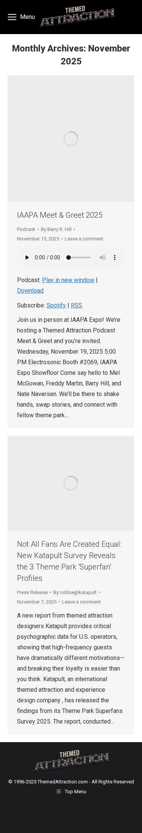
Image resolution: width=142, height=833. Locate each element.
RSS (76, 305)
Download (30, 290)
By (56, 229)
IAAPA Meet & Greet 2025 (60, 215)
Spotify (56, 305)
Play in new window (68, 280)
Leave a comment (84, 239)
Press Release (32, 592)
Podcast (26, 229)
